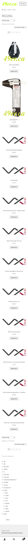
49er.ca (7, 519)
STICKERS (6, 482)
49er (5, 464)
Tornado (6, 485)
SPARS (6, 508)
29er (5, 461)
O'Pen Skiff (6, 477)
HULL (6, 500)
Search (14, 539)
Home (5, 9)
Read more (14, 156)
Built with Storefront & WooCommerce (12, 533)
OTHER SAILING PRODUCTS (10, 479)
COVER (6, 495)
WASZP (5, 514)
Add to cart (14, 71)
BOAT (6, 493)
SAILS (6, 506)
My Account (4, 539)
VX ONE (9, 9)
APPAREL (6, 469)
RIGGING (7, 503)
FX (4, 472)
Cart (22, 538)
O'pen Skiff (6, 474)
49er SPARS (6, 466)
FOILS (6, 498)
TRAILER (7, 511)
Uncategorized (7, 487)
